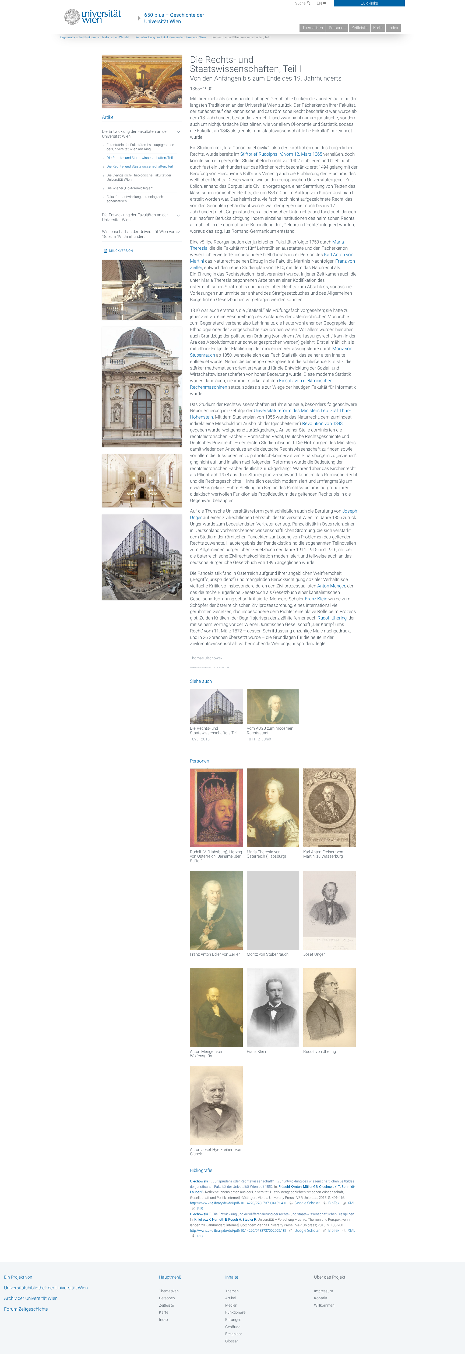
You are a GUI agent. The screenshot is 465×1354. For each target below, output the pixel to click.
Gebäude (232, 1327)
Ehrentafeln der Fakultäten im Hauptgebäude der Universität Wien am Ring (140, 147)
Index (393, 27)
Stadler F (249, 1219)
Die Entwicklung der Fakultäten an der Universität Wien (170, 37)
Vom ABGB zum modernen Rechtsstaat (270, 730)
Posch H (234, 1219)
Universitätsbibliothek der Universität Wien (46, 1287)
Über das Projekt (329, 1277)
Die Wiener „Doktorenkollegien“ (130, 188)
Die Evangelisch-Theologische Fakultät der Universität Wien (139, 177)
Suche (300, 3)
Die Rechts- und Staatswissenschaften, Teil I (140, 158)
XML (351, 1203)
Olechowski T (200, 1181)
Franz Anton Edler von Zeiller (215, 954)
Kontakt (320, 1298)
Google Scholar (307, 1203)
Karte (378, 27)
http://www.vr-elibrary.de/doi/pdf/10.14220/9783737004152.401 (238, 1203)
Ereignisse (233, 1334)
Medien (231, 1305)
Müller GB (310, 1187)
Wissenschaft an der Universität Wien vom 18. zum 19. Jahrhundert (139, 234)
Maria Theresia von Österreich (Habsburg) (266, 854)
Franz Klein (316, 598)
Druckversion (121, 251)
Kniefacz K (202, 1219)
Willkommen (324, 1305)
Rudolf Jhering (332, 618)
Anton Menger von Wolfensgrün (206, 1053)
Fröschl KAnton (290, 1187)
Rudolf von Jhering (319, 1051)
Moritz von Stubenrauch (267, 954)
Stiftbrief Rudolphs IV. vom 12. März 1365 (281, 154)
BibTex (333, 1203)
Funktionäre (235, 1312)
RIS (200, 1208)
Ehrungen (233, 1319)
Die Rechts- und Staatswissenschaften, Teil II (215, 730)
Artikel (230, 1298)
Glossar (231, 1341)
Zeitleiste (359, 27)
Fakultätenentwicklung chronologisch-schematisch (135, 199)
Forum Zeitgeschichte (26, 1309)
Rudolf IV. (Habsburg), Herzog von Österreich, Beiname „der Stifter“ (216, 856)
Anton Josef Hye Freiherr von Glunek (215, 1151)
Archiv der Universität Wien (31, 1298)
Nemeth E (219, 1219)
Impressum (323, 1291)
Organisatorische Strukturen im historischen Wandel (94, 37)
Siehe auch (201, 681)
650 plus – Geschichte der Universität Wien (174, 18)
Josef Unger (314, 954)
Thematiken (312, 27)
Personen (337, 27)
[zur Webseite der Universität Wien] (92, 17)
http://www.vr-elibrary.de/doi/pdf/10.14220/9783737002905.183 (238, 1230)
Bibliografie (201, 1170)
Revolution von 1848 (322, 423)
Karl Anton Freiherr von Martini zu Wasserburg (323, 854)
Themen (232, 1291)
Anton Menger (331, 586)
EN (319, 3)
